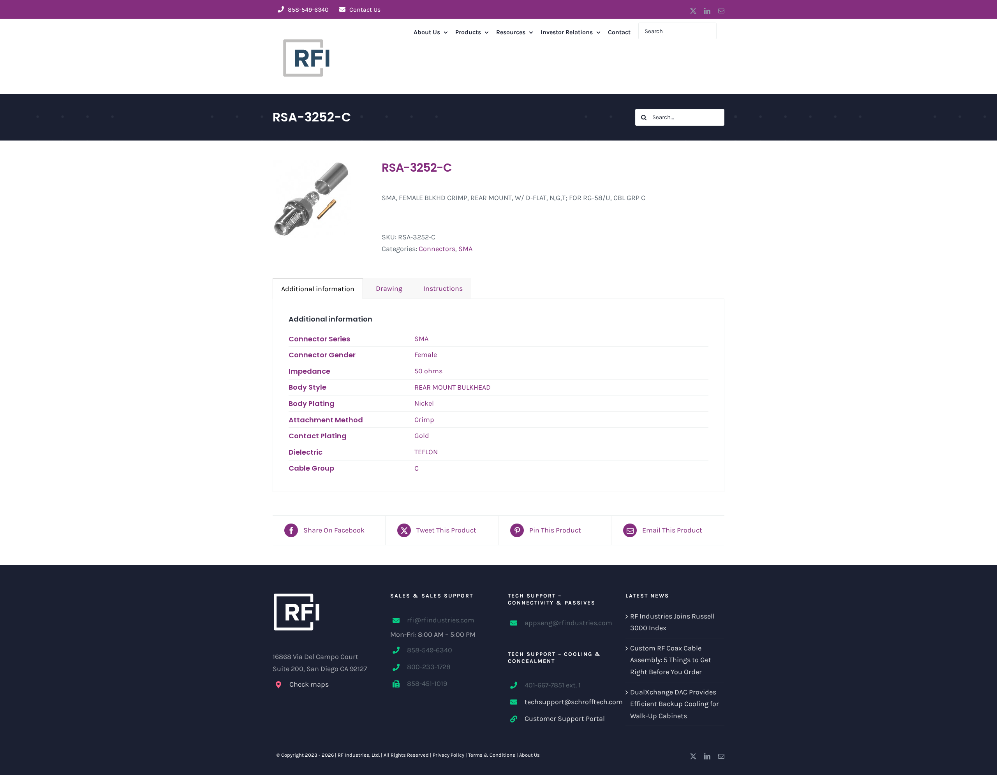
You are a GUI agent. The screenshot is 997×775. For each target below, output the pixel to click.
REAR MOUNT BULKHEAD (452, 387)
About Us (529, 755)
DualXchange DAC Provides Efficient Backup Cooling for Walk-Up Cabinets (674, 704)
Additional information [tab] (317, 289)
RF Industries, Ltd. (359, 755)
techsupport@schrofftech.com (566, 702)
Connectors (437, 248)
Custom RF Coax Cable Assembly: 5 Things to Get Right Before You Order (670, 660)
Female (425, 354)
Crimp (424, 419)
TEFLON (426, 452)
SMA (465, 248)
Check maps (309, 684)
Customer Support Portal (565, 718)
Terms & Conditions (491, 755)
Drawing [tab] (386, 288)
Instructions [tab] (441, 288)
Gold (421, 435)
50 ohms (428, 371)
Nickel (424, 403)
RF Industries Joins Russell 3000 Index (672, 622)
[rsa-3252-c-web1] (321, 199)
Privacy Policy (448, 755)
